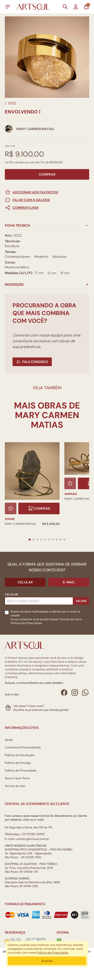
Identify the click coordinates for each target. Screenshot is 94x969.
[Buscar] (65, 7)
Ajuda (9, 740)
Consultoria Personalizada (23, 747)
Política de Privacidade (20, 770)
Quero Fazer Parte (17, 778)
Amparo (70, 494)
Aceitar (47, 961)
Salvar (81, 601)
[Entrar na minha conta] (76, 7)
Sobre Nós (12, 694)
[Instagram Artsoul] (75, 692)
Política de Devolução (19, 755)
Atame (10, 519)
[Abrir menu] (8, 7)
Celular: (11, 594)
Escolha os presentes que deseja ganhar (41, 710)
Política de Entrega (18, 763)
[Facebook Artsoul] (64, 692)
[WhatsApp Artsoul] (85, 692)
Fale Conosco (35, 362)
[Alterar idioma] (59, 940)
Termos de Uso (70, 619)
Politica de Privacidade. (26, 623)
